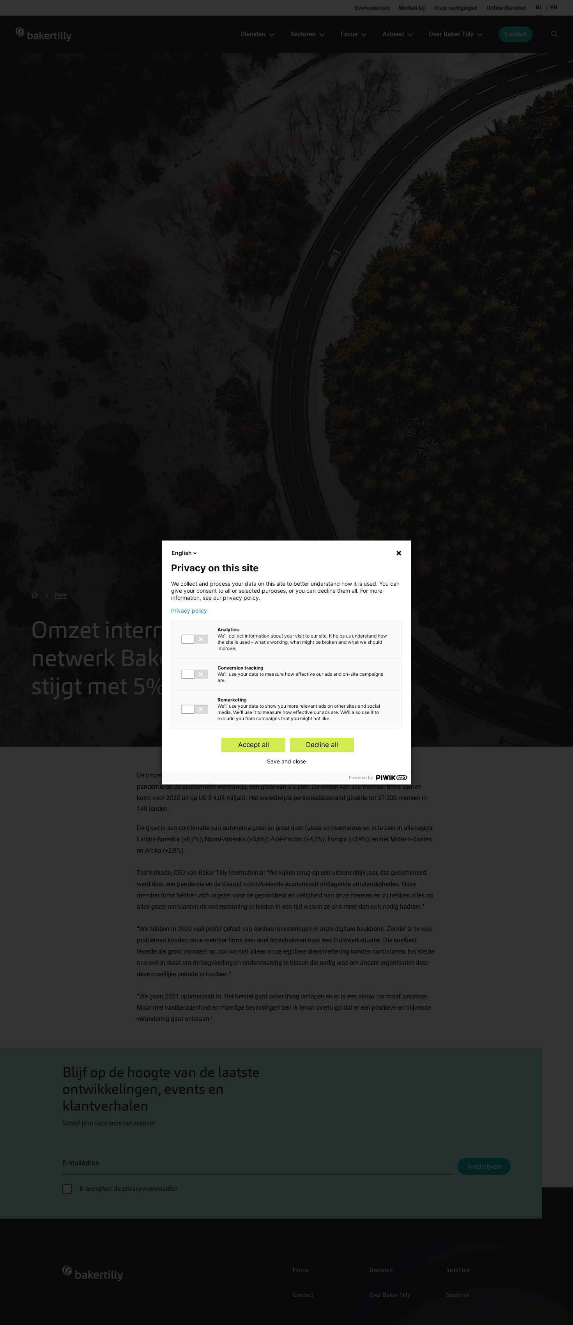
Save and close (286, 761)
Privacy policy (189, 611)
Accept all (253, 745)
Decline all (322, 745)
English (182, 552)
